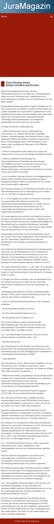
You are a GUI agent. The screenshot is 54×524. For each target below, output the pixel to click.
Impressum (35, 521)
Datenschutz (25, 521)
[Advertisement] (27, 49)
